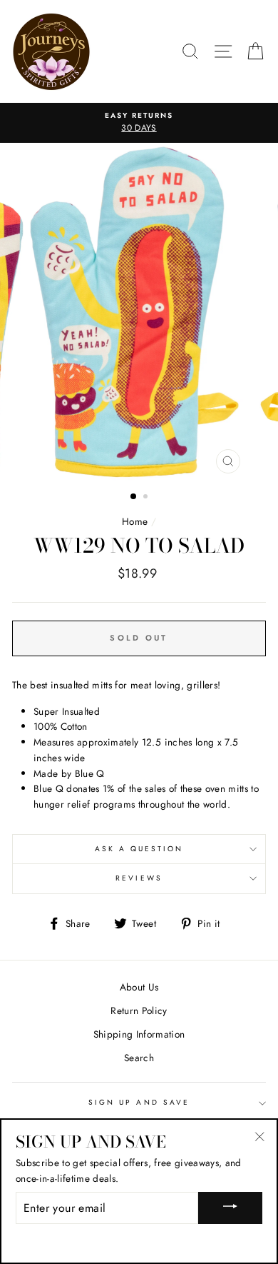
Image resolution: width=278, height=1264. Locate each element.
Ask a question (139, 848)
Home (135, 521)
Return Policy (138, 1010)
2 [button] (146, 497)
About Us (139, 987)
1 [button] (134, 497)
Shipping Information (139, 1034)
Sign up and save (139, 1102)
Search (139, 1057)
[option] (139, 123)
